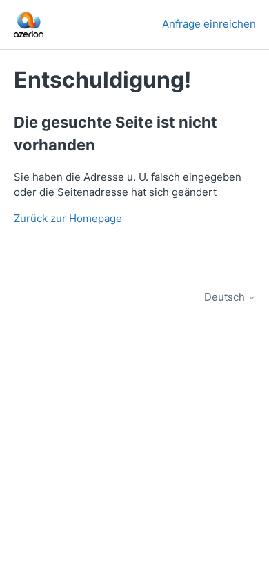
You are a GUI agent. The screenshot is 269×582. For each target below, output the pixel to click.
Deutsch (226, 297)
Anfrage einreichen (209, 23)
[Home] (29, 24)
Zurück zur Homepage (68, 218)
